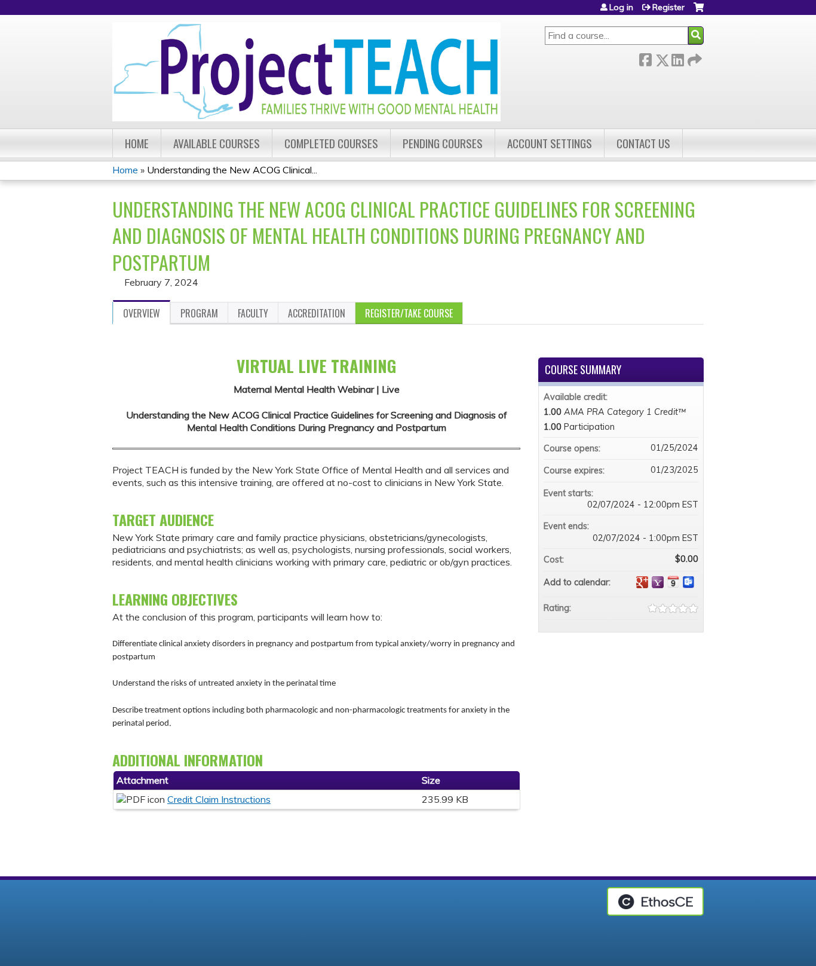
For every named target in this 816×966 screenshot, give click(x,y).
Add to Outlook (689, 582)
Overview (141, 313)
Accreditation (316, 313)
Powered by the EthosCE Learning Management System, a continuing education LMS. (655, 901)
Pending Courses (443, 143)
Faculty (253, 313)
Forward (694, 58)
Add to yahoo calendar (658, 582)
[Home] (306, 72)
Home (137, 143)
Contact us (643, 143)
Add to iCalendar (673, 582)
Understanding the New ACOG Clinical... (232, 170)
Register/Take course (409, 313)
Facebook (645, 58)
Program (199, 313)
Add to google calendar (642, 582)
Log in (621, 7)
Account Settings (549, 143)
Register (668, 7)
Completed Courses (331, 143)
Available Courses (216, 143)
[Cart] (699, 11)
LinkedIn (677, 58)
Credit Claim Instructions (219, 799)
